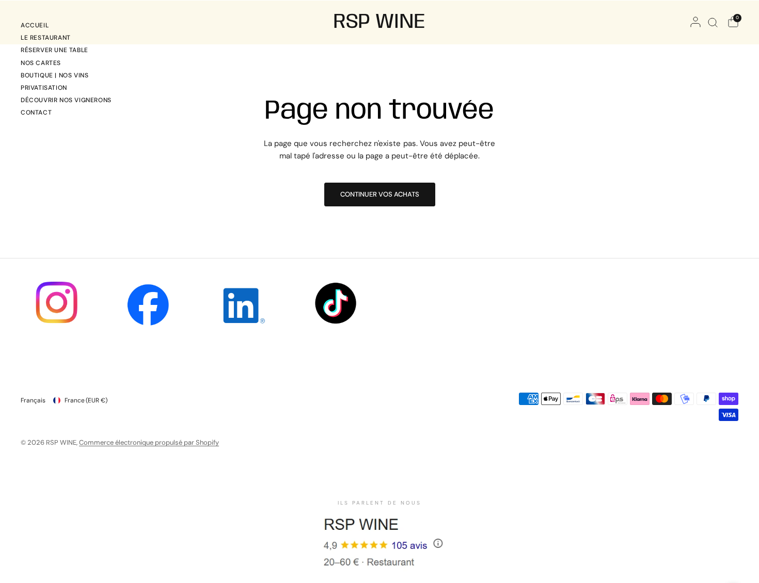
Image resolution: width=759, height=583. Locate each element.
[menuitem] (66, 27)
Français (33, 400)
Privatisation (44, 88)
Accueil (35, 25)
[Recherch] (713, 22)
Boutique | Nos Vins (54, 75)
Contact (36, 112)
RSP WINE (379, 22)
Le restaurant (46, 38)
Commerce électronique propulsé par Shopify (149, 442)
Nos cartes (41, 63)
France (86, 400)
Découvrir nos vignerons (66, 100)
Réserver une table (54, 50)
